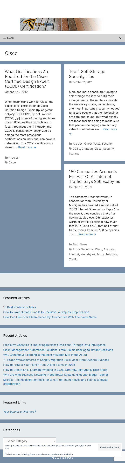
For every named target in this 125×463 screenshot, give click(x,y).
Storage (74, 153)
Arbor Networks (83, 249)
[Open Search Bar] (120, 38)
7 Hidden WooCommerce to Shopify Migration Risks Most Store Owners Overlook (56, 359)
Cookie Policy (66, 454)
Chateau (87, 148)
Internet (74, 254)
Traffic (73, 259)
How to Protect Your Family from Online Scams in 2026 (39, 364)
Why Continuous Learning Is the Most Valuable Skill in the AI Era (45, 354)
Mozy (100, 254)
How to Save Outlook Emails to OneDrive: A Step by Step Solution (46, 312)
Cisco (12, 162)
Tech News (80, 244)
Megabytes (88, 254)
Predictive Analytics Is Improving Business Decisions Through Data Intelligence (54, 344)
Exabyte (109, 249)
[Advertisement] (62, 8)
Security (107, 143)
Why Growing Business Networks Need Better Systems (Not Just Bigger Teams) (55, 374)
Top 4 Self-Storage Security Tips (87, 74)
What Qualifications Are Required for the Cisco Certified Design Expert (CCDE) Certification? (27, 79)
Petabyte (111, 254)
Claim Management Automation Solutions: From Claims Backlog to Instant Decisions (58, 350)
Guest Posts (92, 143)
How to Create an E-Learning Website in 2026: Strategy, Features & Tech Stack (55, 369)
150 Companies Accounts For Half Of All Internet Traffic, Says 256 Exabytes (94, 176)
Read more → (27, 147)
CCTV (76, 148)
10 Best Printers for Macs (19, 307)
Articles (14, 157)
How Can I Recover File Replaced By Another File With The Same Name (50, 317)
